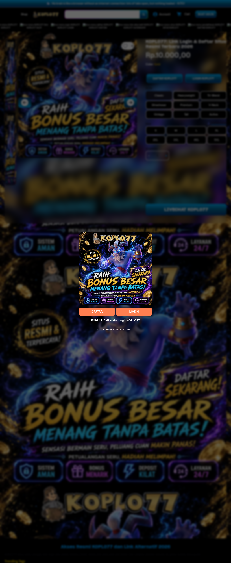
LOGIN (134, 312)
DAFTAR (97, 312)
